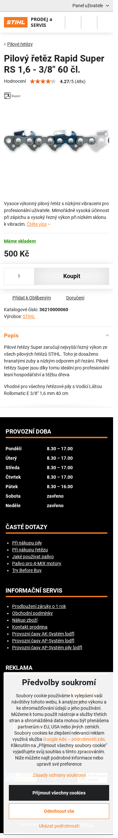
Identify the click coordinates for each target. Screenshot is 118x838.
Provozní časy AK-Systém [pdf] (43, 633)
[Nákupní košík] (89, 22)
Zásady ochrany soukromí (59, 775)
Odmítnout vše (59, 811)
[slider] (43, 81)
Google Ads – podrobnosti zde (74, 739)
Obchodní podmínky (32, 613)
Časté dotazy (26, 527)
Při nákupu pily (27, 542)
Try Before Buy (27, 570)
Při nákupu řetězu (30, 549)
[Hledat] (73, 22)
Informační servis (34, 590)
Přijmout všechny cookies (59, 792)
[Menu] (105, 22)
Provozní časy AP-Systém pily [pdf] (47, 647)
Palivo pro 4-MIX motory (36, 563)
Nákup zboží (24, 620)
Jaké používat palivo (33, 556)
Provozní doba (28, 431)
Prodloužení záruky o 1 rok (39, 606)
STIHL (29, 316)
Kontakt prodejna (30, 627)
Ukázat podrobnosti (59, 826)
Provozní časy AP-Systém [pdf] (43, 640)
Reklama (19, 668)
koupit (71, 276)
